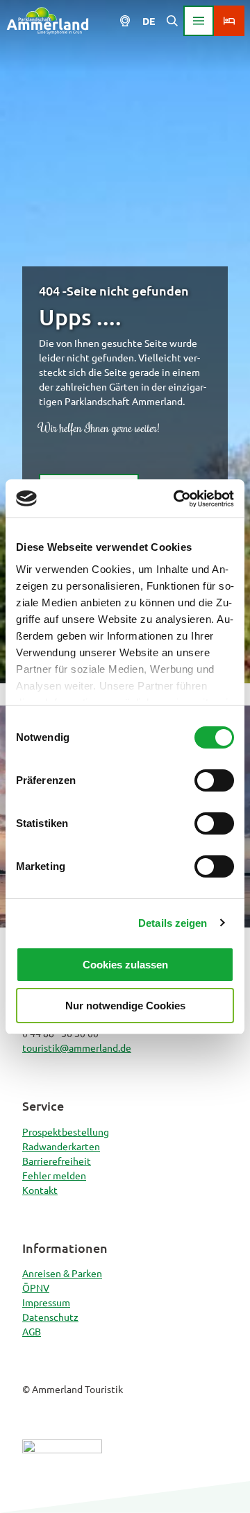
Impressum (46, 1302)
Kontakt (40, 1189)
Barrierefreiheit (56, 1160)
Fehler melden (54, 1175)
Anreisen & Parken (62, 1273)
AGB (31, 1331)
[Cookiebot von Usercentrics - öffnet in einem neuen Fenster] (176, 499)
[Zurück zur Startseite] (48, 20)
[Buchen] (229, 21)
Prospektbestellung (65, 1131)
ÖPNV (35, 1287)
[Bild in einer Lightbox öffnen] (62, 1470)
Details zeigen (172, 923)
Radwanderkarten (61, 1146)
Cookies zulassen (125, 965)
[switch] (214, 780)
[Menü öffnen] (198, 21)
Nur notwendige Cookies (125, 1005)
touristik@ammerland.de (76, 1047)
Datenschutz (50, 1316)
